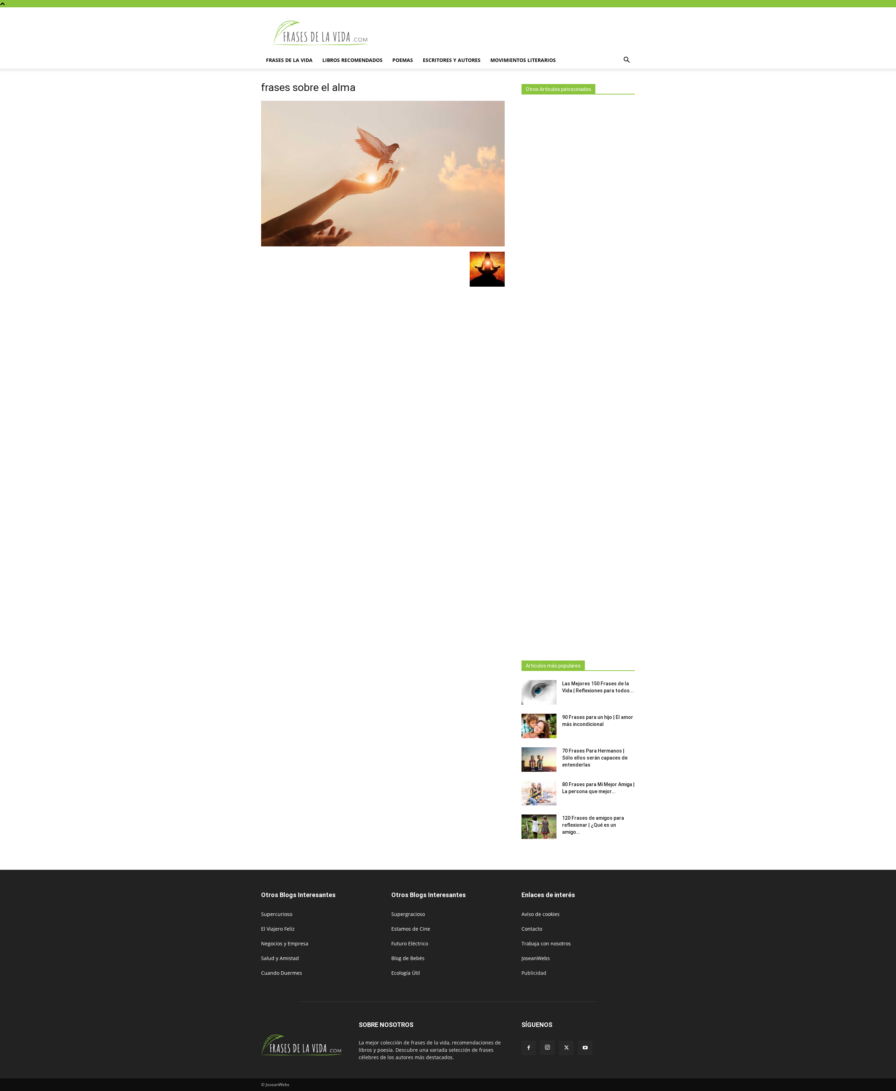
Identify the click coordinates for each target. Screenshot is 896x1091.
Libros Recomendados (352, 60)
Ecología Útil (405, 973)
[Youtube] (585, 1048)
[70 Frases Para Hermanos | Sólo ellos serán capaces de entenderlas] (539, 759)
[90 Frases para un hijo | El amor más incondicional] (539, 726)
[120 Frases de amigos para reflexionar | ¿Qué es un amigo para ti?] (539, 826)
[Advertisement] (578, 375)
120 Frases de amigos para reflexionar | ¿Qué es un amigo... (593, 825)
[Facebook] (529, 1048)
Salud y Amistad (280, 958)
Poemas (402, 60)
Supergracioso (408, 914)
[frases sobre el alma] (383, 244)
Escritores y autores (452, 60)
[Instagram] (547, 1048)
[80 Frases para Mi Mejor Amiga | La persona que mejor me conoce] (539, 793)
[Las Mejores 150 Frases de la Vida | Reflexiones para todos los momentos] (539, 692)
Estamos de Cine (410, 928)
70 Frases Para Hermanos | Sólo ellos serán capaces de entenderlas (595, 758)
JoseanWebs (536, 958)
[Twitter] (566, 1048)
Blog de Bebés (408, 958)
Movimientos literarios (523, 60)
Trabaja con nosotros (546, 943)
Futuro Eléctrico (409, 943)
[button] (626, 60)
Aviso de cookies (541, 914)
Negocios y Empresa (284, 943)
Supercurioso (276, 914)
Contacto (532, 928)
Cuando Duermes (281, 973)
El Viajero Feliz (278, 928)
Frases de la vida (289, 60)
